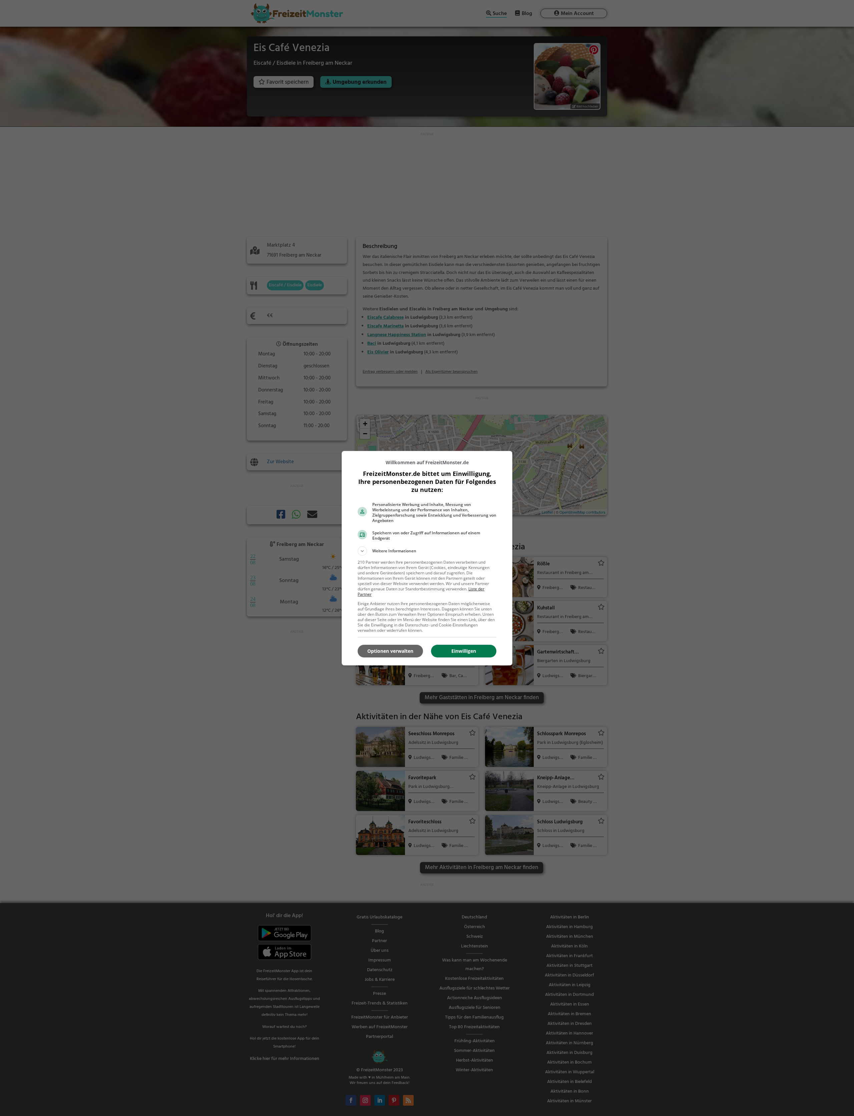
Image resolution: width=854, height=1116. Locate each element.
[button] (427, 551)
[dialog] (427, 558)
